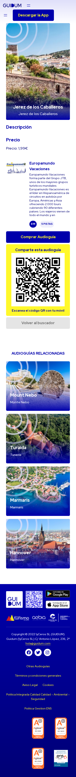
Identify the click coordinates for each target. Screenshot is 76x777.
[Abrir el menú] (28, 5)
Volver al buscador (38, 323)
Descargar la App (33, 15)
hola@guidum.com (38, 643)
